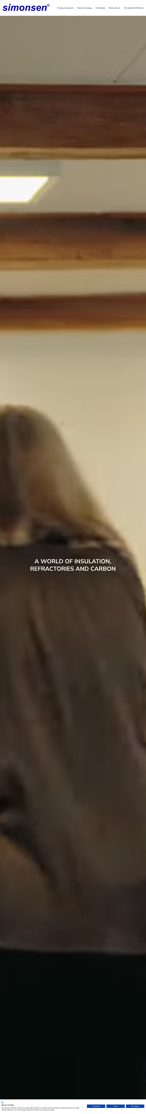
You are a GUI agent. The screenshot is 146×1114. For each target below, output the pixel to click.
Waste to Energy (84, 8)
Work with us (114, 8)
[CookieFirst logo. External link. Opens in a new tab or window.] (2, 1103)
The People (100, 8)
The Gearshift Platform (134, 8)
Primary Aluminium (65, 8)
